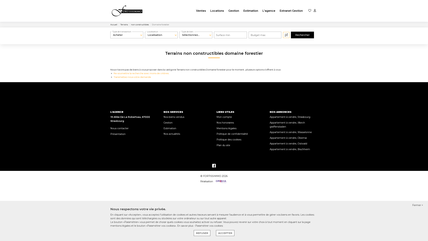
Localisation (152, 31)
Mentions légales (226, 128)
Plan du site (223, 145)
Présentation (118, 134)
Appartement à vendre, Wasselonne (291, 132)
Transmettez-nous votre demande (132, 77)
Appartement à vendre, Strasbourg (290, 116)
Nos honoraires (225, 122)
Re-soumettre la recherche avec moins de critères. (141, 73)
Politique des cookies (229, 139)
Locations (217, 10)
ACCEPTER (225, 233)
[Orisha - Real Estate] (221, 181)
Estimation (250, 10)
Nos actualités (172, 133)
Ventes (201, 10)
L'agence (268, 10)
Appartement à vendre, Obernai (288, 137)
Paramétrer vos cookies (209, 225)
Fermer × (417, 205)
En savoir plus (185, 225)
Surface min (223, 35)
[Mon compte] (315, 11)
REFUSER (202, 233)
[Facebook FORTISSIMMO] (214, 166)
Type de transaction (121, 31)
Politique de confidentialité (232, 133)
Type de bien (187, 31)
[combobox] (127, 35)
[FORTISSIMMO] (127, 11)
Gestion (233, 10)
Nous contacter (119, 128)
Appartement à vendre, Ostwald (288, 143)
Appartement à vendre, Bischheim (290, 149)
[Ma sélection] (309, 11)
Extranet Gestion (291, 10)
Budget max (258, 35)
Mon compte (224, 116)
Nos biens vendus (174, 116)
